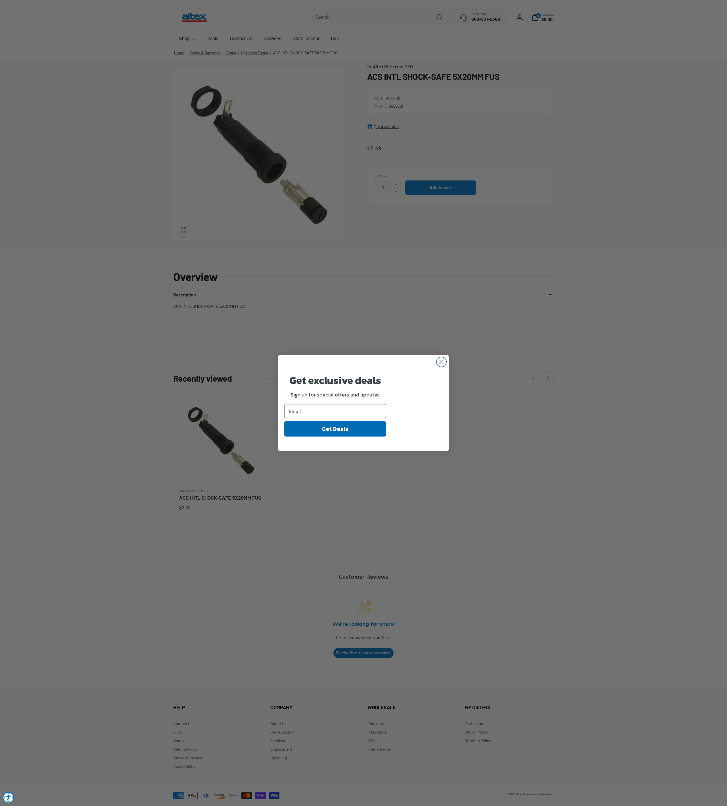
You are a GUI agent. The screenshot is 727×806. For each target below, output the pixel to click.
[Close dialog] (441, 362)
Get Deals (335, 429)
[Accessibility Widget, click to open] (8, 797)
